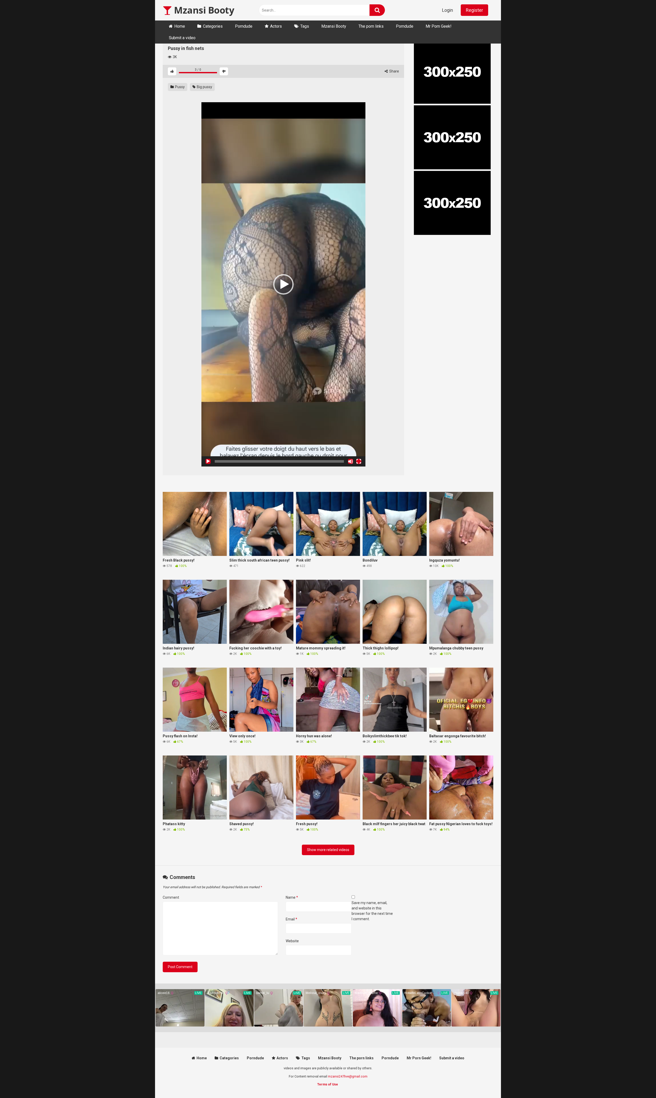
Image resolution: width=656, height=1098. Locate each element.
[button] (283, 284)
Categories (213, 26)
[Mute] (350, 461)
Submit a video (182, 37)
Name (292, 897)
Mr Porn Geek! (439, 26)
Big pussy (204, 87)
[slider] (279, 461)
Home (179, 26)
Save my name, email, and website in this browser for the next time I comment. (372, 911)
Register (474, 10)
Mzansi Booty (203, 10)
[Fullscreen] (358, 461)
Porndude (243, 26)
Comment (171, 897)
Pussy (179, 87)
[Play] (208, 461)
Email (291, 919)
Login (447, 10)
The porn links (371, 26)
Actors (276, 26)
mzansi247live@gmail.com (347, 1076)
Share (393, 71)
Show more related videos (328, 850)
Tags (304, 26)
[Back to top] (639, 1082)
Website (292, 941)
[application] (283, 284)
